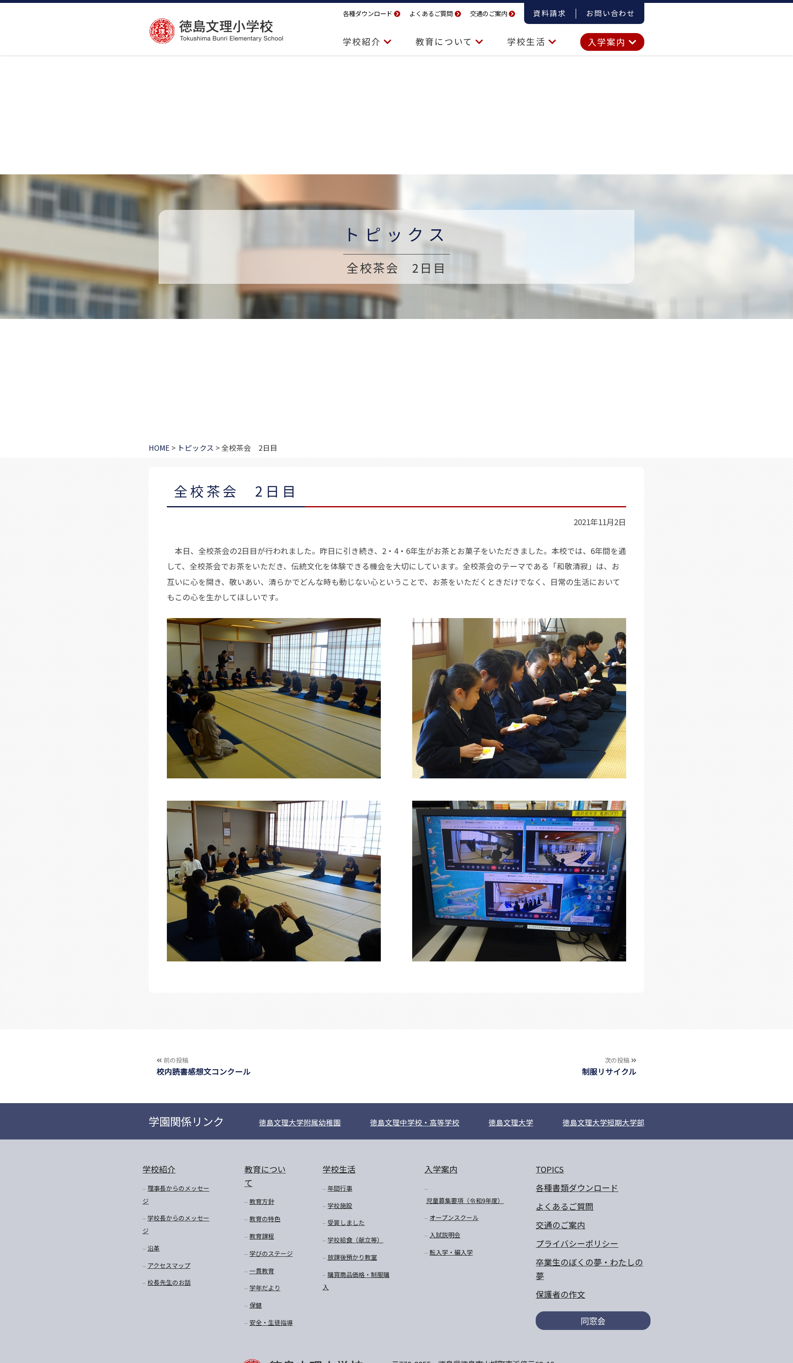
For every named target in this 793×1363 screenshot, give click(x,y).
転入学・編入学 (451, 1252)
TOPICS (550, 1169)
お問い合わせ (610, 13)
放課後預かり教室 (352, 1257)
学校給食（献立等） (355, 1239)
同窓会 (593, 1321)
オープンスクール (454, 1217)
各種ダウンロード (367, 13)
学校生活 (527, 41)
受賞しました (346, 1222)
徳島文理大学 (511, 1122)
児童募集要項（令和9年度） (465, 1200)
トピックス (396, 233)
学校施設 (340, 1205)
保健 (255, 1305)
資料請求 (549, 13)
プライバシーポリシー (577, 1243)
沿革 (153, 1248)
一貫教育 (261, 1270)
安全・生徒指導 (271, 1322)
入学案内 (608, 42)
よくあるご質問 (431, 13)
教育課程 (261, 1236)
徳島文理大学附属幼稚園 (300, 1122)
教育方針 (261, 1201)
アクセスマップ (168, 1265)
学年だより (264, 1287)
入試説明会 (445, 1234)
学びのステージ (271, 1253)
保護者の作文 (560, 1294)
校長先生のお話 (169, 1282)
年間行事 (340, 1188)
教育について (445, 41)
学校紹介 (363, 41)
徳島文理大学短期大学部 (603, 1122)
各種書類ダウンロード (577, 1188)
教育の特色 (264, 1218)
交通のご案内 (488, 13)
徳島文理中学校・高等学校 (414, 1122)
